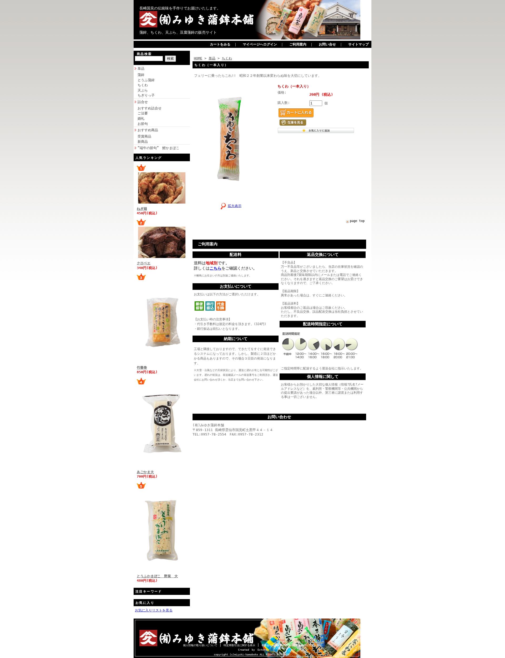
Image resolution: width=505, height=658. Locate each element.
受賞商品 (144, 136)
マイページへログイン (260, 44)
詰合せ (143, 102)
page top (357, 221)
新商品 (143, 142)
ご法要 (143, 113)
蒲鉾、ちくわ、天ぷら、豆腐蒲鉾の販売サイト (178, 32)
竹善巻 (142, 368)
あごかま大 (145, 472)
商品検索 (144, 54)
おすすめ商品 (148, 130)
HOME (198, 58)
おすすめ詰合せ (149, 108)
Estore (262, 649)
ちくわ (143, 85)
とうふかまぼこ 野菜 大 (157, 576)
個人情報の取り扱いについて (200, 645)
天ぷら (143, 90)
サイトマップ (358, 44)
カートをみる (220, 44)
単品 (141, 68)
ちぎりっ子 (146, 95)
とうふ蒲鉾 (146, 80)
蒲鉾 (141, 75)
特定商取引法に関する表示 (239, 645)
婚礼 (141, 118)
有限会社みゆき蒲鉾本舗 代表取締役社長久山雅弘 (291, 645)
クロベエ (143, 263)
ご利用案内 (297, 44)
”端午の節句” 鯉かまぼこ (158, 148)
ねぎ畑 (142, 209)
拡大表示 (234, 206)
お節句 (143, 124)
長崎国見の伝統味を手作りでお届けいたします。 (179, 8)
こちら (215, 268)
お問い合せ (327, 44)
